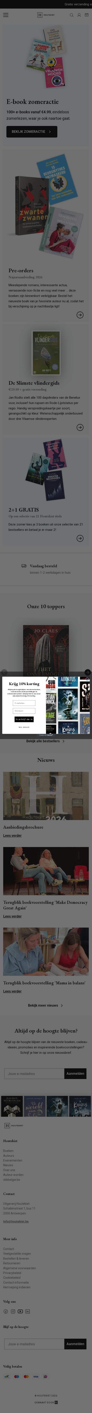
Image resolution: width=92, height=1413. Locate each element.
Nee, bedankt (24, 727)
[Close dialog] (87, 679)
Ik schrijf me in (24, 719)
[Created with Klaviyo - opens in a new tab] (46, 735)
